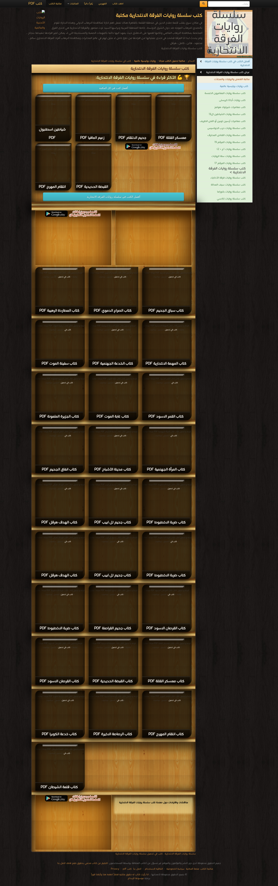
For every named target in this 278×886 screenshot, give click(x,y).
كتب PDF (35, 4)
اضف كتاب (117, 4)
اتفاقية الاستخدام (153, 869)
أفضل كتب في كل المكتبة (113, 87)
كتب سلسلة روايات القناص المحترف (226, 135)
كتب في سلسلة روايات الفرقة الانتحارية (111, 61)
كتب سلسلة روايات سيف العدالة (228, 184)
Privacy (115, 869)
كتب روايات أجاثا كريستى (232, 100)
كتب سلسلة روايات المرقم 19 (229, 142)
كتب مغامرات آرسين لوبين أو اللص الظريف (222, 121)
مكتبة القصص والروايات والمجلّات (232, 79)
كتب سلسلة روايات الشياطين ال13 (227, 114)
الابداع (191, 61)
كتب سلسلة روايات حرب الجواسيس (226, 128)
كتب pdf (127, 869)
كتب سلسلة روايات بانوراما (231, 191)
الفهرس (103, 4)
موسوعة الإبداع (136, 878)
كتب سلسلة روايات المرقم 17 (229, 163)
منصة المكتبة (192, 869)
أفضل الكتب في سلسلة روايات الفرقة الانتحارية (113, 196)
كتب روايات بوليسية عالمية (234, 86)
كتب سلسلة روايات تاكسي (231, 198)
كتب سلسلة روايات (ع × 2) (231, 149)
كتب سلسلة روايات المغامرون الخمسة (225, 93)
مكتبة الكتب (55, 4)
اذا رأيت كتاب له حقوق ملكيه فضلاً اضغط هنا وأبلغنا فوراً (120, 874)
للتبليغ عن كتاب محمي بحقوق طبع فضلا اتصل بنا (82, 863)
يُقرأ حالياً (88, 4)
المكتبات (73, 4)
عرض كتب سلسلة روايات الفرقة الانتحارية (228, 72)
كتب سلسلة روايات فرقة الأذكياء (227, 177)
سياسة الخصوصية (175, 869)
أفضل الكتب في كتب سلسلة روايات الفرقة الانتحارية (227, 63)
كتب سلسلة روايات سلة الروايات (228, 156)
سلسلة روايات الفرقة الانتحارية (180, 854)
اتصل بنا (136, 869)
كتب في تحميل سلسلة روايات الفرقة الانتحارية (139, 854)
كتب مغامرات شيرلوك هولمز (229, 107)
